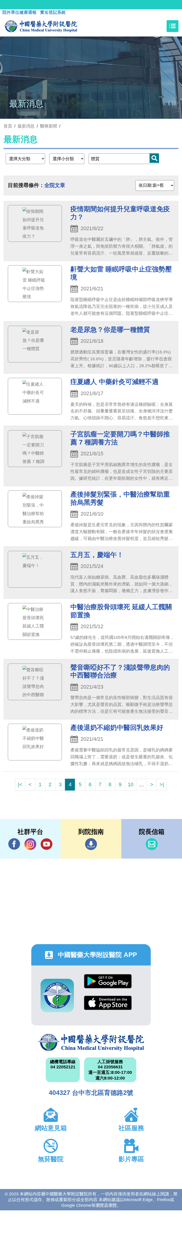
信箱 (152, 844)
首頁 (8, 126)
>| (161, 784)
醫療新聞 (48, 126)
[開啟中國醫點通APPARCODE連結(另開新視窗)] (57, 995)
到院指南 (91, 844)
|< (20, 784)
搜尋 (154, 158)
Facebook (14, 844)
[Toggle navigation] (172, 26)
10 (130, 784)
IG (30, 844)
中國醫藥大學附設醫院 (91, 1042)
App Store (108, 1006)
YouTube (46, 844)
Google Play (108, 985)
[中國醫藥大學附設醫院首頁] (40, 26)
